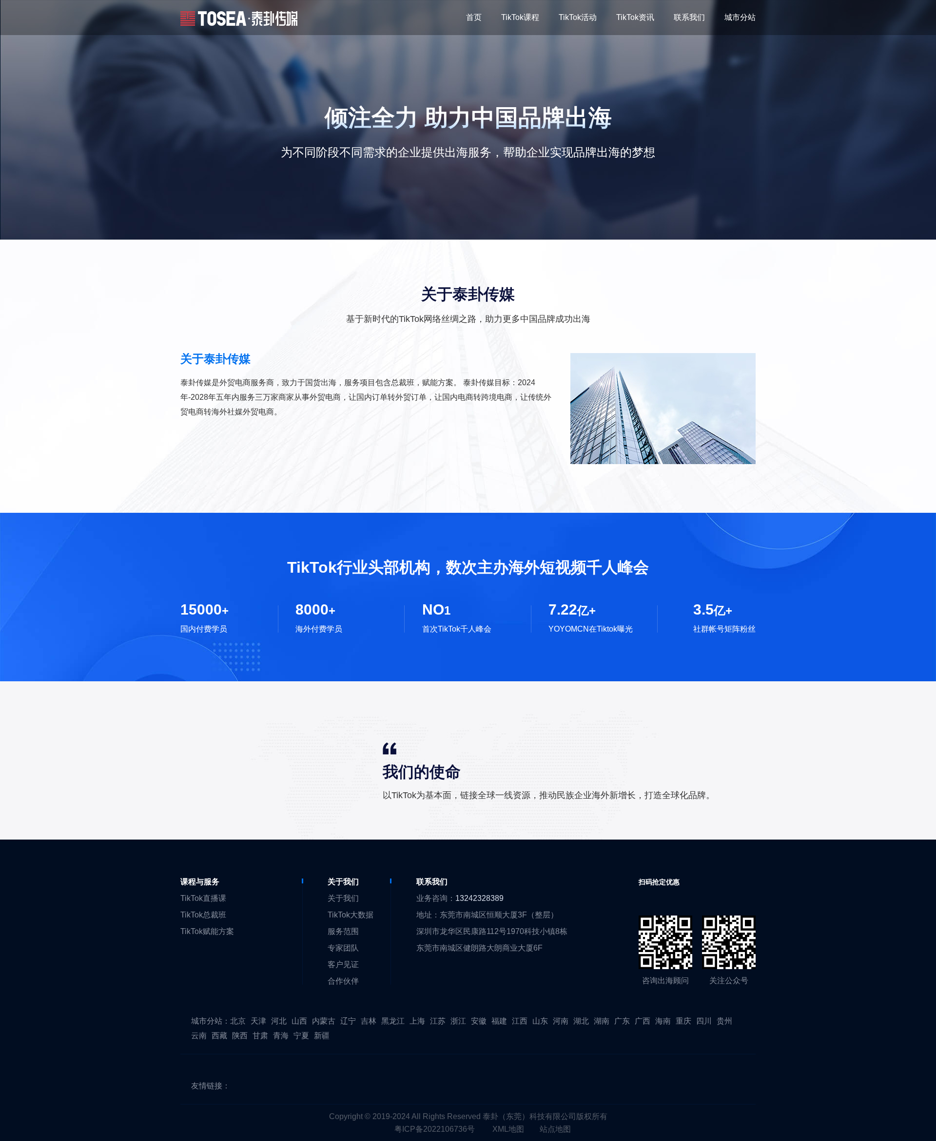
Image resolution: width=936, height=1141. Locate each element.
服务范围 (343, 931)
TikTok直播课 (203, 898)
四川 (704, 1021)
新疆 (322, 1035)
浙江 (458, 1021)
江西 (519, 1021)
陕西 (240, 1035)
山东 (540, 1021)
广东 (622, 1021)
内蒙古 (323, 1021)
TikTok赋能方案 (207, 931)
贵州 (724, 1021)
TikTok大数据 (350, 915)
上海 (417, 1021)
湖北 (581, 1021)
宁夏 (301, 1035)
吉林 (368, 1021)
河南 (560, 1021)
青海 (281, 1035)
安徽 (479, 1021)
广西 (642, 1021)
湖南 (601, 1021)
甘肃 (260, 1035)
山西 (299, 1021)
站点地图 (555, 1129)
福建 (499, 1021)
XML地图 (508, 1129)
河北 (279, 1021)
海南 (663, 1021)
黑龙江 (393, 1021)
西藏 (219, 1035)
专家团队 (343, 948)
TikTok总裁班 (203, 915)
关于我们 (343, 898)
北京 (238, 1021)
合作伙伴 (343, 981)
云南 (199, 1035)
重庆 (683, 1021)
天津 (258, 1021)
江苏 (438, 1021)
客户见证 (343, 964)
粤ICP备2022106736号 (434, 1129)
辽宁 (348, 1021)
